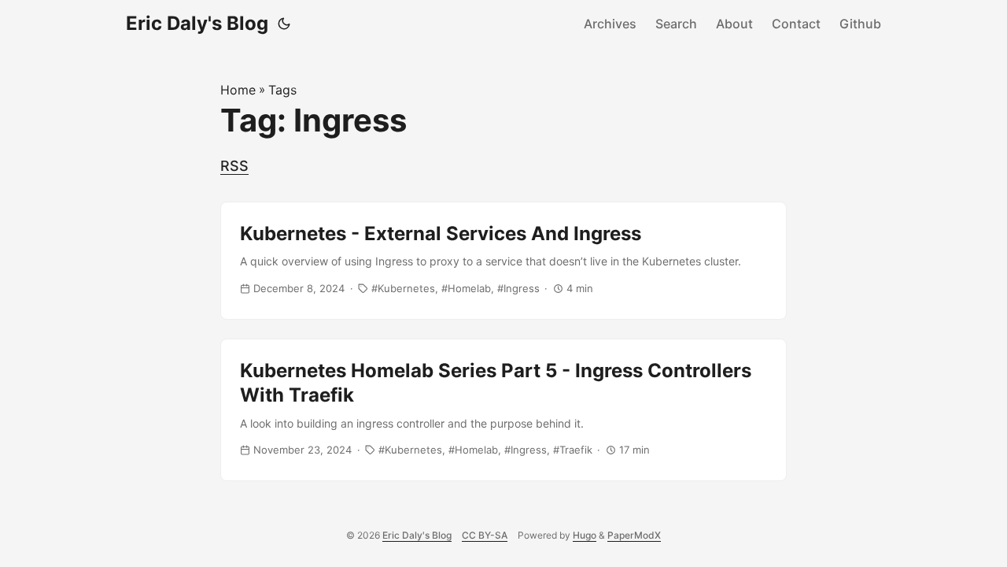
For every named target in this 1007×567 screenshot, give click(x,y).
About (734, 24)
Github (860, 24)
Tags (282, 90)
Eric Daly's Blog (197, 23)
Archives (610, 24)
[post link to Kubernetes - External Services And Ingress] (503, 260)
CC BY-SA (484, 535)
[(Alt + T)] (284, 23)
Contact (796, 24)
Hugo (584, 535)
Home (238, 90)
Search (676, 24)
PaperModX (634, 535)
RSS (234, 166)
